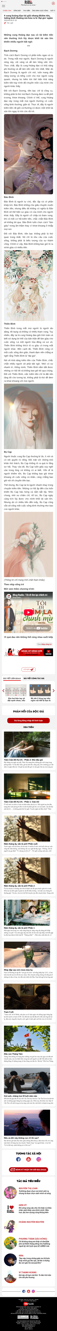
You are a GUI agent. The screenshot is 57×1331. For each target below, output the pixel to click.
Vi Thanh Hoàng (27, 1272)
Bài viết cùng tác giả (34, 678)
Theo (44, 644)
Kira (21, 1255)
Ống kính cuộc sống (40, 11)
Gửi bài (26, 669)
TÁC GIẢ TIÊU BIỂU (28, 1180)
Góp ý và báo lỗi (28, 1327)
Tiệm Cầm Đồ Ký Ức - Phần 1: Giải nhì (21, 802)
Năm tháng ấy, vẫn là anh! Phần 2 (19, 886)
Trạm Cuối (9, 1012)
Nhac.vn (30, 1329)
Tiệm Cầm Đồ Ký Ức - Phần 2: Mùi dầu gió (23, 760)
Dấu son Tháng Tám (13, 1054)
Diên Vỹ (23, 1205)
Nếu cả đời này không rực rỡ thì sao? (21, 1138)
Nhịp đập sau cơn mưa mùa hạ (18, 970)
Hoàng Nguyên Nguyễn (31, 1222)
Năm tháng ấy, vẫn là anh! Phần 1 (19, 928)
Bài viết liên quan (12, 678)
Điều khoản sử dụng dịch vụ (28, 1326)
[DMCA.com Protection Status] (23, 1316)
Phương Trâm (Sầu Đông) (33, 1239)
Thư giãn (26, 11)
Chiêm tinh (7, 11)
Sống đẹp (17, 11)
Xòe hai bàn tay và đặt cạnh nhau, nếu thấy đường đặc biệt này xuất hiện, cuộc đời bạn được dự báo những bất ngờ (16, 699)
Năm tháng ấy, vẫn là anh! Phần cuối (21, 844)
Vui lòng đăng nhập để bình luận (28, 721)
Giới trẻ (53, 11)
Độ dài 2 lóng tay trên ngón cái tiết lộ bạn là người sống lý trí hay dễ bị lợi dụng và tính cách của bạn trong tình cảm (41, 699)
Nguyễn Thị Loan (28, 1188)
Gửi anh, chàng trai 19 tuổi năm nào (20, 1096)
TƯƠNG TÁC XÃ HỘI (28, 1153)
